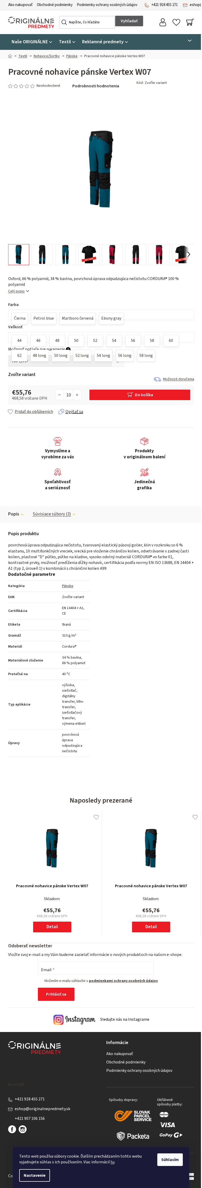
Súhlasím (170, 1160)
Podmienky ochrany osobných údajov (107, 5)
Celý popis (16, 291)
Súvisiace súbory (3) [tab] (52, 514)
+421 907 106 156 (30, 1118)
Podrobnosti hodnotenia (95, 86)
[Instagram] (23, 1129)
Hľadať (129, 21)
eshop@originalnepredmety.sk (42, 1109)
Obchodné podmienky (55, 5)
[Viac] (186, 40)
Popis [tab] (13, 514)
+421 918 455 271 (164, 5)
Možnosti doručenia (178, 379)
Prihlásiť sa (56, 994)
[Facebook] (12, 1129)
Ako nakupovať (20, 5)
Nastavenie (35, 1175)
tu (112, 1162)
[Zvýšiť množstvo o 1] (77, 395)
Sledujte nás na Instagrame (124, 1020)
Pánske (67, 586)
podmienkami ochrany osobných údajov (123, 980)
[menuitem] (31, 42)
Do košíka (144, 395)
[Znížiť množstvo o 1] (59, 395)
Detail (52, 927)
